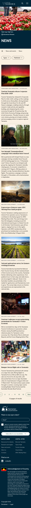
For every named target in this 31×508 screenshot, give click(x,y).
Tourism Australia (19, 447)
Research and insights (7, 444)
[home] (9, 408)
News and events (11, 51)
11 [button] (14, 394)
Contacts (3, 452)
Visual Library (18, 450)
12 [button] (19, 394)
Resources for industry (7, 442)
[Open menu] (27, 3)
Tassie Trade (18, 444)
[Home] (9, 3)
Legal (11, 504)
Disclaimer (4, 504)
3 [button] (9, 394)
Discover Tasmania (20, 442)
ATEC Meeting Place (20, 452)
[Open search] (22, 3)
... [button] (11, 394)
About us (3, 450)
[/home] (2, 51)
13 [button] (23, 394)
